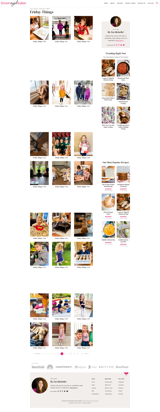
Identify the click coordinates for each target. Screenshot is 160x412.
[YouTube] (123, 45)
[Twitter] (121, 45)
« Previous (37, 353)
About (112, 3)
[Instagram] (114, 45)
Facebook (121, 385)
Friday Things (130, 3)
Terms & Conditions (86, 402)
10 (71, 353)
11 (74, 353)
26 (82, 353)
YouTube (120, 394)
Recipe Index (108, 382)
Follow (151, 3)
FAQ (93, 391)
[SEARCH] (158, 3)
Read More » (120, 40)
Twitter (120, 391)
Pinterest (120, 388)
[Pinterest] (119, 45)
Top (126, 375)
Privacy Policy (78, 402)
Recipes (120, 3)
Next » (87, 353)
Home (106, 3)
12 (77, 353)
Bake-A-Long (108, 388)
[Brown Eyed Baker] (13, 3)
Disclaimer (71, 402)
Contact (94, 388)
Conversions (108, 391)
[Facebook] (117, 45)
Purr (97, 401)
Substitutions (108, 394)
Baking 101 (142, 3)
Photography (95, 394)
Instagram (121, 382)
